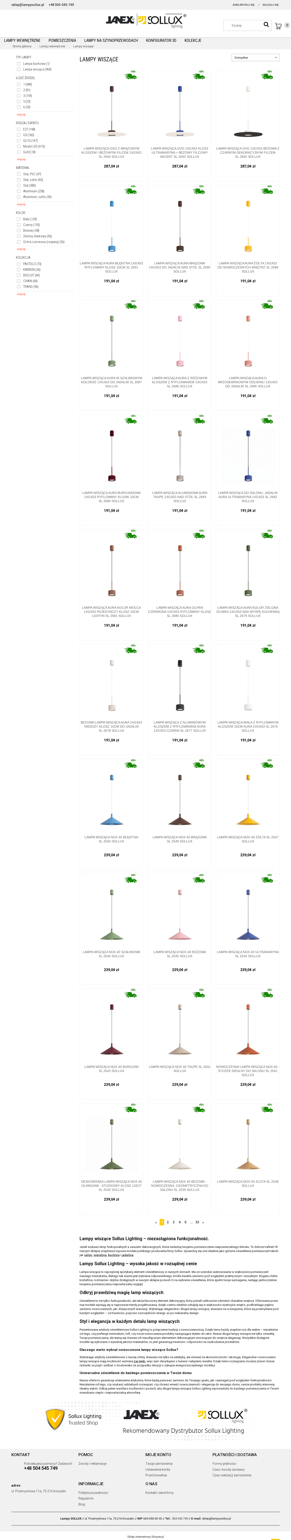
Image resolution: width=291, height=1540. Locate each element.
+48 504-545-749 (61, 5)
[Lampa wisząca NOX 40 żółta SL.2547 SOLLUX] (247, 795)
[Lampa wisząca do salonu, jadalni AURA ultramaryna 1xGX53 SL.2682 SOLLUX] (247, 451)
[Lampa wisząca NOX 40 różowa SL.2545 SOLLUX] (179, 910)
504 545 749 (180, 1518)
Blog (81, 1504)
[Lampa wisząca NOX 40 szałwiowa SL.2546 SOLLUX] (111, 910)
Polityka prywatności (93, 1493)
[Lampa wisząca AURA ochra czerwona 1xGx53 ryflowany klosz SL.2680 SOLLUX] (179, 565)
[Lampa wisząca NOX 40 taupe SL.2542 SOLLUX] (179, 1025)
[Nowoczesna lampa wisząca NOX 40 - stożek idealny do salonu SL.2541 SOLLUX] (247, 1025)
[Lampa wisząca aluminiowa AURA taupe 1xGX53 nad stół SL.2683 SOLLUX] (179, 451)
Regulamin (86, 1498)
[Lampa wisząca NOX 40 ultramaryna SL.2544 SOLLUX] (247, 910)
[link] (33, 63)
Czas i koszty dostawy (229, 1469)
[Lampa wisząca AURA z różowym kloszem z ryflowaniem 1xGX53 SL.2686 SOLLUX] (179, 336)
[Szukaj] (266, 24)
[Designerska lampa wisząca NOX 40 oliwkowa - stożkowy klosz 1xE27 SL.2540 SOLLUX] (111, 1139)
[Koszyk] (282, 26)
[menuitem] (22, 40)
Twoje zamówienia (159, 1463)
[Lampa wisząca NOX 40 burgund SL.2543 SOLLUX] (111, 1025)
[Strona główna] (145, 20)
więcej (21, 114)
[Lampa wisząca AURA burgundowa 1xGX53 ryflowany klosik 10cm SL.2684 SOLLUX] (111, 451)
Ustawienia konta (158, 1469)
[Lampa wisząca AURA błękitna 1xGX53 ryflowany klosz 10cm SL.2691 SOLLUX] (111, 221)
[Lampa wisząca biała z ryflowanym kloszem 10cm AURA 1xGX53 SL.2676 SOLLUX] (247, 680)
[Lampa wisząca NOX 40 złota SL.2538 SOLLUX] (247, 1139)
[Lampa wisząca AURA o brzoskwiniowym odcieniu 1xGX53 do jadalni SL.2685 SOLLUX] (247, 336)
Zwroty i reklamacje (92, 1463)
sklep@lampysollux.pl (27, 5)
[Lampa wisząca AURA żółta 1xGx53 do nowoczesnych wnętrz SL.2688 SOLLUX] (247, 221)
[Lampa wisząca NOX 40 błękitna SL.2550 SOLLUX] (111, 795)
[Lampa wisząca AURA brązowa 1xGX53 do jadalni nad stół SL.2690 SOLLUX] (179, 221)
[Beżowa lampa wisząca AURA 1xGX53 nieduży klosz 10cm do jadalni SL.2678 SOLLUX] (111, 680)
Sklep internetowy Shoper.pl (145, 1536)
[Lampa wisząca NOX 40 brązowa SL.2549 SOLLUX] (179, 795)
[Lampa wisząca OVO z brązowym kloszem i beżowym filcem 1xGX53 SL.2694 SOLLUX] (111, 106)
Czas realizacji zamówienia (232, 1475)
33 (197, 1222)
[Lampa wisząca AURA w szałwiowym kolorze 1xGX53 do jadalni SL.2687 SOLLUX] (111, 336)
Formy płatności (224, 1463)
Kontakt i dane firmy (160, 1493)
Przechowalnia (156, 1475)
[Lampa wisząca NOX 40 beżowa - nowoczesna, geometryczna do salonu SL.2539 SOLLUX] (179, 1139)
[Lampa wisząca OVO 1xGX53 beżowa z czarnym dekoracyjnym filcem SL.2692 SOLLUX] (247, 106)
